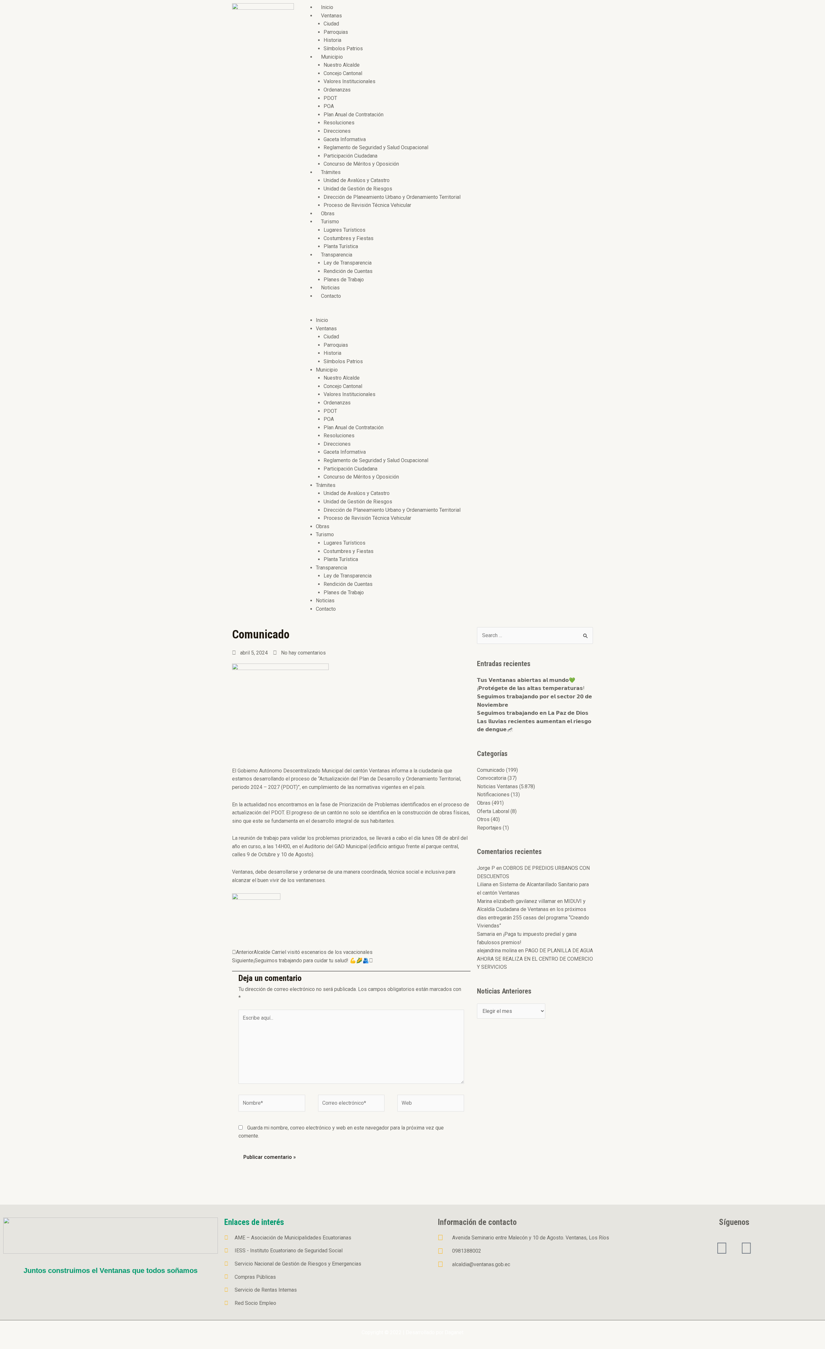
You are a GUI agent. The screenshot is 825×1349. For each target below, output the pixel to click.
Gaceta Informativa (345, 139)
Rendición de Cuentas (348, 271)
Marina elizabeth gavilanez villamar (516, 901)
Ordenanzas (337, 90)
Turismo (330, 221)
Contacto (331, 296)
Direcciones (337, 131)
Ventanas (331, 16)
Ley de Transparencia (348, 263)
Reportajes (489, 828)
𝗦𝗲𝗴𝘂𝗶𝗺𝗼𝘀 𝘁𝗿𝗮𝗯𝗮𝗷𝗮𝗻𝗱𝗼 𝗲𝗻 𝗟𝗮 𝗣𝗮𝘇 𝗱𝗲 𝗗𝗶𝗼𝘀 (532, 713)
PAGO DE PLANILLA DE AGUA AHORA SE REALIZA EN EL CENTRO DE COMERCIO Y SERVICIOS (535, 958)
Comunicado (491, 770)
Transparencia (336, 255)
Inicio (327, 7)
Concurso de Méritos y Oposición (361, 164)
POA (329, 106)
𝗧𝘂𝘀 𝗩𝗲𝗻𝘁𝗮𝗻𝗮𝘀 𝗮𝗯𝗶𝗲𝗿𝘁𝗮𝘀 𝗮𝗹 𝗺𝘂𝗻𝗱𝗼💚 (526, 680)
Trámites (331, 172)
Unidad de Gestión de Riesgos (358, 189)
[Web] (430, 1104)
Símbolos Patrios (343, 48)
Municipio (332, 57)
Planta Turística (341, 246)
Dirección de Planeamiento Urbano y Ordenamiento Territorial (392, 197)
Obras (328, 213)
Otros (483, 819)
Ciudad (331, 24)
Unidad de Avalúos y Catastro (357, 180)
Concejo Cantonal (343, 73)
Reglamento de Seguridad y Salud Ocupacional (376, 147)
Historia (332, 40)
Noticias (330, 288)
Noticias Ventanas (497, 786)
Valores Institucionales (349, 81)
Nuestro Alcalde (342, 65)
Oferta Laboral (493, 811)
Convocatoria (491, 778)
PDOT (330, 98)
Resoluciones (339, 123)
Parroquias (336, 32)
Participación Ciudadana (350, 156)
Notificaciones (493, 794)
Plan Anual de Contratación (353, 115)
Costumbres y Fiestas (349, 238)
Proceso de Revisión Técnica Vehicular (367, 205)
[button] (446, 312)
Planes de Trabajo (344, 280)
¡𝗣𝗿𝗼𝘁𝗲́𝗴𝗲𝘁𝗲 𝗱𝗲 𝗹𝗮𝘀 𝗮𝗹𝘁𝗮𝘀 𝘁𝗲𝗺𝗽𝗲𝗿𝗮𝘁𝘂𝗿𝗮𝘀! (531, 688)
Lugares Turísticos (344, 230)
